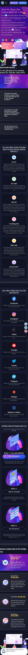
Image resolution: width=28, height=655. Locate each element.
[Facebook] (25, 324)
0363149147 (16, 537)
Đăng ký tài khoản (14, 492)
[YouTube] (25, 331)
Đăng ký (23, 2)
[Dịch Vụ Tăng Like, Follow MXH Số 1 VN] (3, 3)
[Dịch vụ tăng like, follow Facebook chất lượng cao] (3, 40)
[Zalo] (25, 327)
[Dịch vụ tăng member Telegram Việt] (18, 40)
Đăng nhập (14, 2)
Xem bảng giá (7, 46)
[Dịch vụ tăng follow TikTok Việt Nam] (9, 40)
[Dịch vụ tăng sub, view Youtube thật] (6, 40)
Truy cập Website (14, 456)
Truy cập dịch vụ (14, 529)
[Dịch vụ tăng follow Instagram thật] (12, 40)
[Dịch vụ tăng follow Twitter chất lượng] (15, 40)
